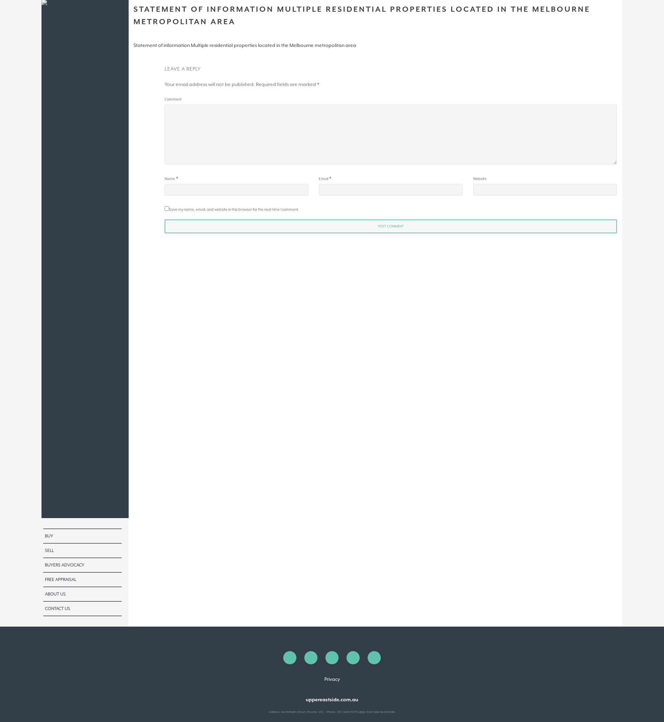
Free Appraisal (60, 579)
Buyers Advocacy (64, 565)
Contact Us (57, 608)
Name (170, 179)
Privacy (332, 679)
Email (323, 179)
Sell (49, 550)
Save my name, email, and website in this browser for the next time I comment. (234, 209)
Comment (173, 99)
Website (480, 179)
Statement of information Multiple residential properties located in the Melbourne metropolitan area (244, 45)
